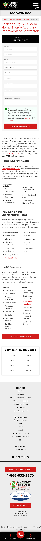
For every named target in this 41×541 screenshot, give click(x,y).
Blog (20, 423)
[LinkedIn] (25, 457)
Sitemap (22, 529)
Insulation (20, 391)
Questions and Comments (12, 98)
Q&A (20, 440)
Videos (20, 427)
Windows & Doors (20, 404)
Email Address (8, 91)
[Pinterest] (19, 457)
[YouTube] (13, 457)
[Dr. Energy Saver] (20, 535)
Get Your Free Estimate (20, 336)
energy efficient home (11, 169)
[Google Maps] (28, 457)
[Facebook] (16, 457)
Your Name (7, 46)
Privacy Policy (26, 527)
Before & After (20, 449)
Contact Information (20, 437)
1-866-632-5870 (20, 13)
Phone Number (8, 83)
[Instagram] (22, 457)
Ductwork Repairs (20, 401)
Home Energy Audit (20, 411)
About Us (20, 430)
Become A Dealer (21, 505)
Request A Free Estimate (20, 469)
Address (6, 59)
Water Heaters (20, 407)
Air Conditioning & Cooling (20, 397)
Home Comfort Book (20, 433)
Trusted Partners (20, 420)
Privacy (10, 120)
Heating (20, 394)
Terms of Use (28, 118)
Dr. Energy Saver (13, 154)
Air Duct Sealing (12, 258)
